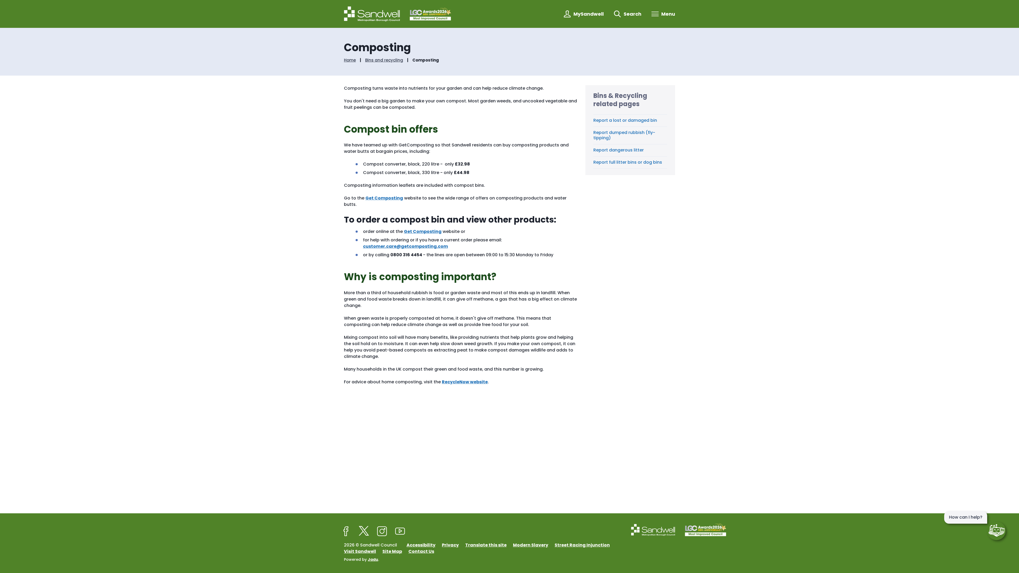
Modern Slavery (530, 545)
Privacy (450, 545)
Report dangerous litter (618, 150)
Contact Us (421, 551)
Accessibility (421, 545)
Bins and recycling (384, 60)
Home (350, 60)
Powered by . (361, 559)
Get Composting (384, 198)
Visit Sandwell (360, 551)
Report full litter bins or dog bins (627, 162)
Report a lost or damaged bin (625, 120)
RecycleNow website (465, 382)
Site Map (392, 551)
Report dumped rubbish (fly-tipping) (624, 135)
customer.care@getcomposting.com (405, 246)
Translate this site (486, 545)
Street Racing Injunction (582, 545)
